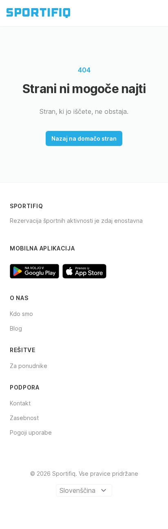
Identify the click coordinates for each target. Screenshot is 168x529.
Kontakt (20, 403)
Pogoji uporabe (31, 432)
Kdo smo (21, 313)
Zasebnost (24, 417)
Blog (16, 328)
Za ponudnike (28, 365)
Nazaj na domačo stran (84, 138)
